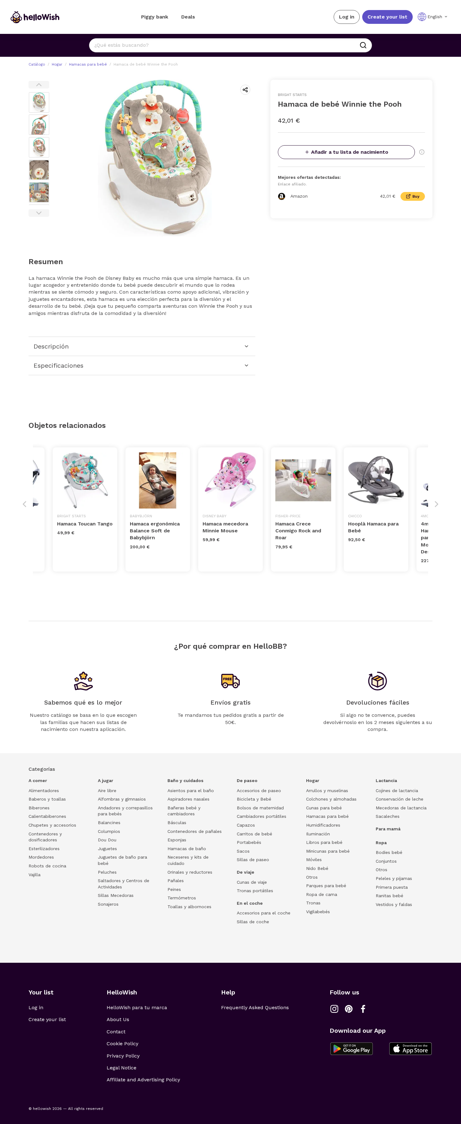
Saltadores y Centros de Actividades (123, 883)
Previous (39, 84)
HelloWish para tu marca (137, 1007)
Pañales (175, 880)
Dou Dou (107, 839)
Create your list (387, 17)
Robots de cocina (47, 865)
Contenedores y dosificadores (45, 837)
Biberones (39, 807)
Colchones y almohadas (331, 799)
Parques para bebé (326, 885)
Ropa (381, 842)
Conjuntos (386, 861)
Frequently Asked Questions (255, 1007)
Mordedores (41, 857)
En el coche (250, 903)
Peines (174, 889)
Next (39, 213)
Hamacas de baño (186, 848)
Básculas (176, 822)
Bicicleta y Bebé (254, 799)
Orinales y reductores (189, 872)
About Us (118, 1019)
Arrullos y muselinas (327, 790)
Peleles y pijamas (394, 878)
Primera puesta (392, 887)
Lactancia (386, 780)
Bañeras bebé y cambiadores (183, 811)
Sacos (243, 851)
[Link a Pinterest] (348, 1009)
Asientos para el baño (190, 790)
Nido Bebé (317, 868)
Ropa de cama (321, 894)
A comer (38, 780)
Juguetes (107, 848)
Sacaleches (388, 816)
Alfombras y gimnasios (122, 799)
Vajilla (34, 874)
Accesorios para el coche (263, 912)
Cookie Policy (122, 1044)
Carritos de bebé (254, 833)
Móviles (314, 859)
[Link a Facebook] (363, 1009)
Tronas (313, 902)
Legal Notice (121, 1068)
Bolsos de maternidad (260, 807)
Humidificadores (323, 825)
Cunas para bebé (324, 807)
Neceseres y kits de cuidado (188, 860)
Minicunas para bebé (328, 851)
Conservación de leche (399, 799)
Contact (116, 1032)
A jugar (105, 780)
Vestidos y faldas (394, 904)
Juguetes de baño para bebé (122, 860)
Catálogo (37, 64)
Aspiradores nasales (188, 799)
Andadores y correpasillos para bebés (125, 811)
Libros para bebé (324, 842)
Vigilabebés (318, 911)
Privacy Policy (123, 1056)
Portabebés (249, 842)
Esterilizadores (44, 848)
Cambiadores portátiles (261, 816)
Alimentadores (44, 790)
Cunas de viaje (252, 882)
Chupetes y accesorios (52, 825)
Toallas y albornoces (189, 906)
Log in (346, 17)
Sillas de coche (253, 921)
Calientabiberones (47, 816)
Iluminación (318, 833)
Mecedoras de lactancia (401, 807)
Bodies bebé (389, 852)
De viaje (245, 872)
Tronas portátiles (255, 890)
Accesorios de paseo (259, 790)
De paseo (247, 780)
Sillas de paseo (253, 859)
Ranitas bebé (389, 895)
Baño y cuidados (185, 780)
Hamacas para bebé (88, 64)
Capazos (246, 825)
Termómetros (181, 897)
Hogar (57, 64)
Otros (312, 877)
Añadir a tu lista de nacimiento (349, 152)
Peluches (107, 872)
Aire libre (107, 790)
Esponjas (176, 839)
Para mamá (388, 828)
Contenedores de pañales (194, 831)
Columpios (109, 831)
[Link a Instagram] (334, 1009)
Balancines (109, 822)
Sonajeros (108, 904)
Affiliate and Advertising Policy (143, 1080)
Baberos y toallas (47, 799)
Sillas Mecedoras (116, 895)
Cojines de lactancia (397, 790)
